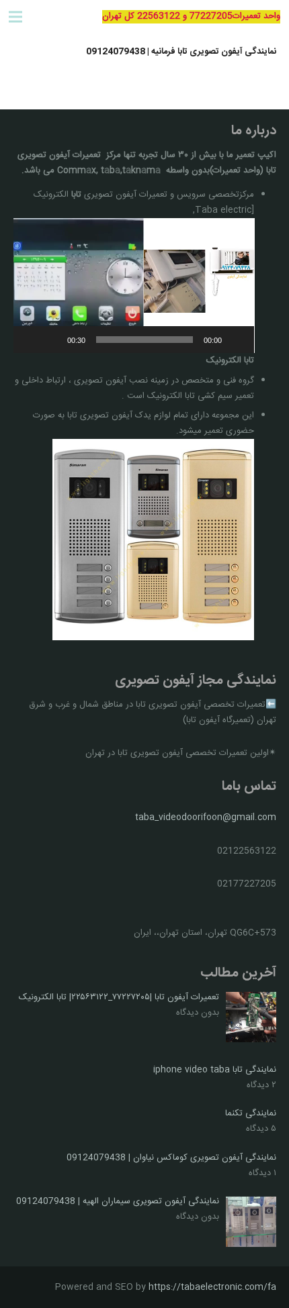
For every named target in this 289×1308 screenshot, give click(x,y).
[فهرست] (16, 17)
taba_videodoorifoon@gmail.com (205, 817)
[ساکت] (52, 339)
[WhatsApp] (50, 17)
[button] (134, 285)
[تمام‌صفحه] (31, 339)
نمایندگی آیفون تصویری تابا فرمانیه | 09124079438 (181, 51)
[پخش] (236, 339)
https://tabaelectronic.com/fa (212, 1287)
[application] (134, 285)
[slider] (145, 339)
